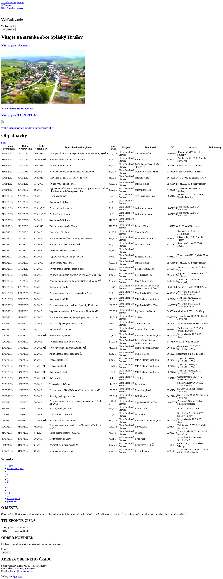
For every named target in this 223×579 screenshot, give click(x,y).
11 (8, 495)
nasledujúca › (13, 498)
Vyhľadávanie (8, 26)
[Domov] (6, 5)
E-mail (5, 549)
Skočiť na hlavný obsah (12, 2)
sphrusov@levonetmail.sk (20, 571)
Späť (3, 142)
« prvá (10, 465)
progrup (18, 576)
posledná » (12, 501)
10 (8, 493)
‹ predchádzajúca (15, 468)
